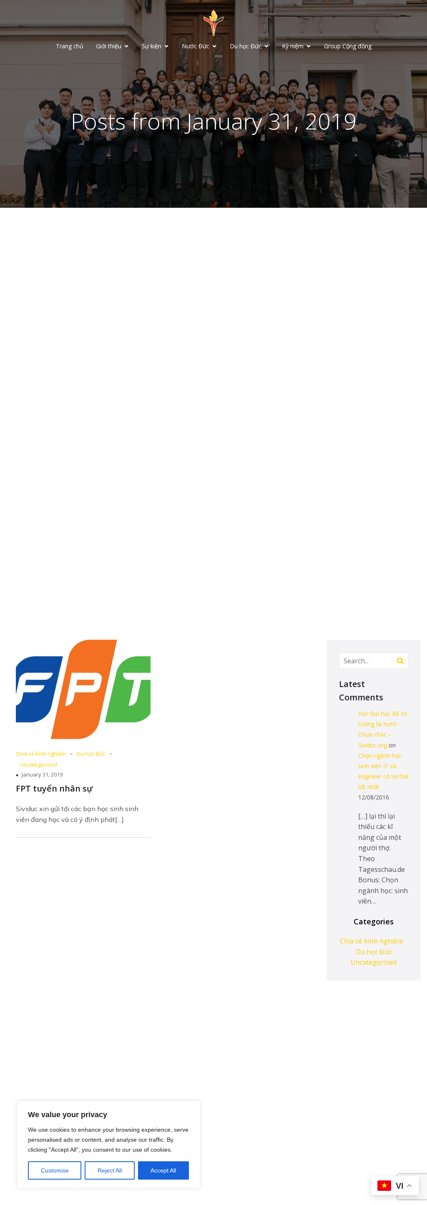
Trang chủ (69, 46)
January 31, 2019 (42, 774)
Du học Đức (91, 753)
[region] (108, 1144)
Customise (55, 1170)
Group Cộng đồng (348, 46)
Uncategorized (38, 764)
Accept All (163, 1170)
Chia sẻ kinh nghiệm (41, 753)
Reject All (110, 1170)
